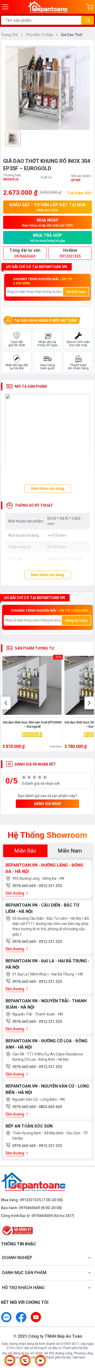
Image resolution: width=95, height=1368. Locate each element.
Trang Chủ (10, 35)
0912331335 (30, 1200)
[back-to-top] (86, 1336)
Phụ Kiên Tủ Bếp (40, 35)
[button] (6, 703)
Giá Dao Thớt (71, 35)
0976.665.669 (24, 886)
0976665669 (29, 1208)
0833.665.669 (50, 1107)
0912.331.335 (50, 886)
